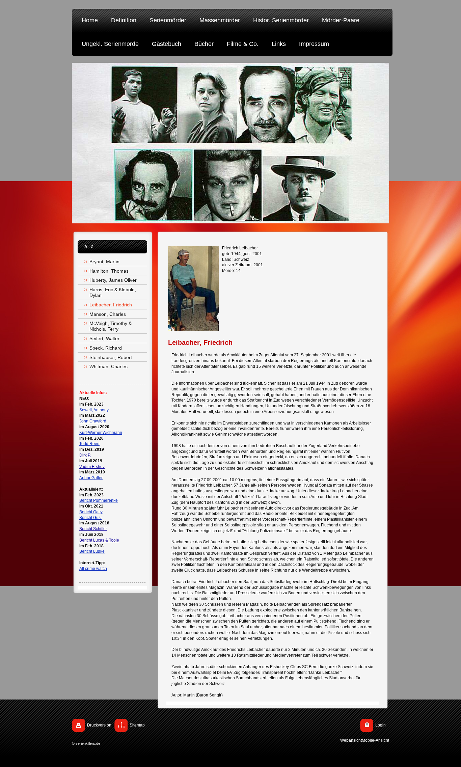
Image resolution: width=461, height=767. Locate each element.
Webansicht (351, 740)
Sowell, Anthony (94, 410)
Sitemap (137, 725)
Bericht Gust (90, 517)
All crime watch (93, 568)
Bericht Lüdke (92, 551)
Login (380, 725)
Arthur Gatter (91, 477)
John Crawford (92, 421)
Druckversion (99, 725)
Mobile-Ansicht (375, 740)
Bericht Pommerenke (98, 500)
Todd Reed (89, 443)
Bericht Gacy (91, 512)
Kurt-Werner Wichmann (100, 432)
